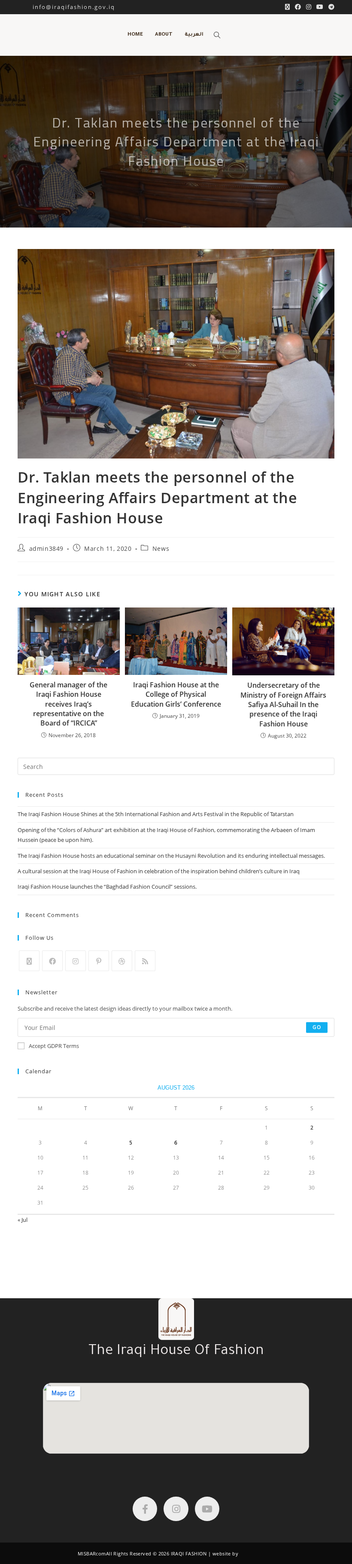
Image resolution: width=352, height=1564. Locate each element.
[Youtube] (207, 1509)
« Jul (22, 1220)
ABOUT (164, 35)
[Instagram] (75, 961)
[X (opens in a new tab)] (287, 7)
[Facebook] (52, 961)
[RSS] (145, 961)
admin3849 (46, 548)
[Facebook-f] (145, 1509)
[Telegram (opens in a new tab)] (330, 7)
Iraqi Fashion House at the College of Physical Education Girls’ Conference (176, 694)
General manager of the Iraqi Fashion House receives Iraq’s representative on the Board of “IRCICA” (68, 704)
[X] (29, 961)
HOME (135, 35)
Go (317, 1027)
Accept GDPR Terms (54, 1046)
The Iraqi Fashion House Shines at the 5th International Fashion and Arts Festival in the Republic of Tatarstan (156, 814)
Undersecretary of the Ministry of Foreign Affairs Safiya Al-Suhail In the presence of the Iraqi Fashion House (283, 704)
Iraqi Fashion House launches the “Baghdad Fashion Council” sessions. (107, 886)
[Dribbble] (122, 961)
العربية (194, 35)
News (160, 548)
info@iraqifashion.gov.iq (66, 7)
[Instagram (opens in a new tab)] (308, 7)
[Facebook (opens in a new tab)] (297, 7)
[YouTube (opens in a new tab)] (320, 7)
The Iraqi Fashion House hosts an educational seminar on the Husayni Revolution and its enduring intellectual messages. (171, 855)
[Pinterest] (98, 961)
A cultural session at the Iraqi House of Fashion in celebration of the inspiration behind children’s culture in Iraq (159, 871)
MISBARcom (92, 1553)
